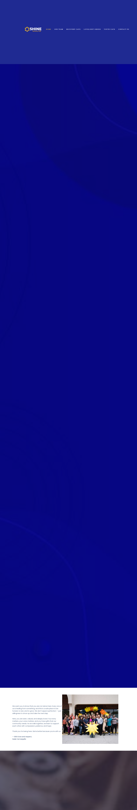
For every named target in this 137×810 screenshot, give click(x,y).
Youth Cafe (109, 29)
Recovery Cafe (73, 29)
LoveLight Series (92, 29)
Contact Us (123, 29)
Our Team (58, 29)
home (48, 29)
